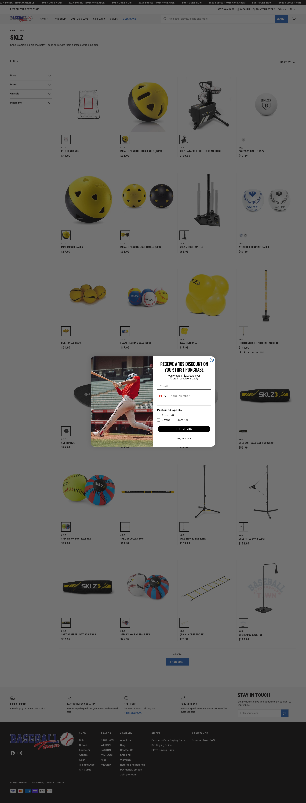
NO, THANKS (184, 439)
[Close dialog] (212, 360)
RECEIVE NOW (184, 429)
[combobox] (162, 396)
